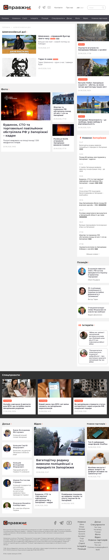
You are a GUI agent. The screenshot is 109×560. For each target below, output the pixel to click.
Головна (5, 18)
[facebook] (39, 7)
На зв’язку (98, 530)
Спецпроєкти (57, 18)
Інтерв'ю (34, 18)
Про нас (69, 8)
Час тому (97, 527)
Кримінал (81, 531)
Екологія (82, 534)
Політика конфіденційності (97, 547)
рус (82, 8)
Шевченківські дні (22, 27)
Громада (82, 529)
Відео (85, 18)
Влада (81, 527)
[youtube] (49, 7)
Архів (98, 550)
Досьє (69, 18)
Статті (24, 18)
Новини (15, 18)
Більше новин (92, 254)
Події (82, 539)
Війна (82, 524)
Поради (98, 532)
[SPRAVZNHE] (15, 523)
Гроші (82, 541)
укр (78, 8)
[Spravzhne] (17, 8)
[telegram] (43, 7)
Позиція (45, 18)
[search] (103, 8)
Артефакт (81, 536)
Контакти (58, 8)
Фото (77, 18)
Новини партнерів (99, 18)
